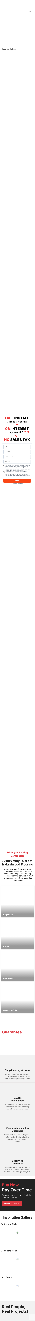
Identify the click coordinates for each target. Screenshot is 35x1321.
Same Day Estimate (9, 49)
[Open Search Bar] (30, 12)
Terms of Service (20, 483)
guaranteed (25, 1169)
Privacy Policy (15, 483)
